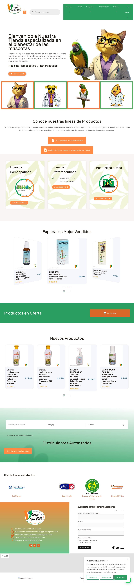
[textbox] (51, 424)
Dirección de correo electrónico (88, 513)
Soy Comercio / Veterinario (88, 540)
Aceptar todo (121, 577)
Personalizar (93, 577)
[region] (107, 569)
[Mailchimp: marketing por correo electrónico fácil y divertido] (118, 549)
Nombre (80, 521)
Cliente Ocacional (85, 543)
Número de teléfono (84, 530)
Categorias (89, 7)
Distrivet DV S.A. (117, 496)
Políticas (116, 7)
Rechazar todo (106, 577)
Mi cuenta (127, 9)
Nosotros (69, 7)
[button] (72, 7)
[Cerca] (127, 559)
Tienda (80, 7)
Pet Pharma (16, 496)
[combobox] (65, 425)
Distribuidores (104, 7)
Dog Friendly (67, 496)
